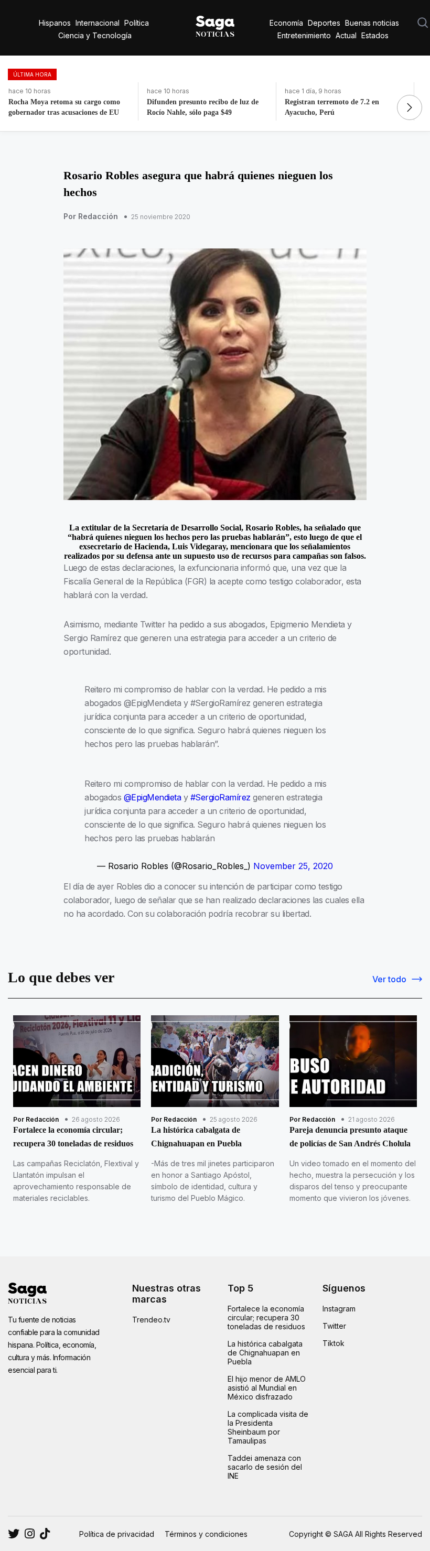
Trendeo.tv (151, 1319)
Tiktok (333, 1343)
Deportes (324, 22)
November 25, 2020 (293, 866)
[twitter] (30, 1534)
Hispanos (55, 22)
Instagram (339, 1308)
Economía (286, 22)
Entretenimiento (304, 35)
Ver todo (389, 979)
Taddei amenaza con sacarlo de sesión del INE (265, 1467)
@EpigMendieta (152, 797)
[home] (215, 24)
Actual (346, 35)
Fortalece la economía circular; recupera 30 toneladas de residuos (266, 1317)
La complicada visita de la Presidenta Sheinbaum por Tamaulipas (268, 1427)
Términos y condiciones (206, 1534)
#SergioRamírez (220, 797)
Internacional (98, 22)
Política (136, 22)
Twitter (334, 1325)
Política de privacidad (116, 1534)
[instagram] (13, 1534)
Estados (375, 35)
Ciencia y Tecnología (95, 35)
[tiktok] (45, 1534)
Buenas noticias (372, 22)
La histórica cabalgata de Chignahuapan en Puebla (265, 1352)
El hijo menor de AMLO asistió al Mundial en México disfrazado (267, 1387)
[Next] (409, 107)
